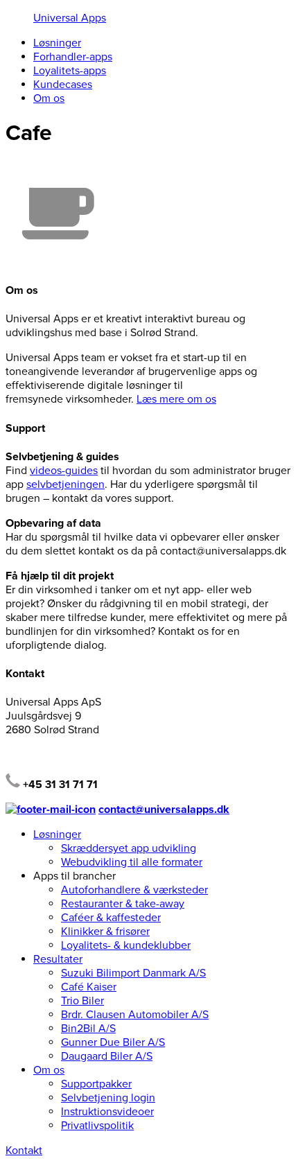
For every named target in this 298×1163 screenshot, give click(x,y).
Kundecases (62, 84)
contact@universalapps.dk (163, 809)
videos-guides (64, 471)
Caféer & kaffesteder (111, 918)
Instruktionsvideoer (107, 1112)
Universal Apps (69, 18)
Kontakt (24, 1150)
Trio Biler (82, 1001)
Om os (48, 98)
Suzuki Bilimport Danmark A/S (133, 973)
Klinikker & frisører (105, 931)
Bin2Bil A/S (88, 1028)
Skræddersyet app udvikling (128, 848)
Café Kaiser (88, 987)
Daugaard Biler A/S (106, 1056)
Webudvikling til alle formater (131, 862)
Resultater (57, 959)
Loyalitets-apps (69, 71)
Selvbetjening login (108, 1098)
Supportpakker (96, 1084)
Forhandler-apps (72, 57)
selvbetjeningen (65, 484)
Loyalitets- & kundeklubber (126, 945)
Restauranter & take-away (122, 904)
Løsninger (57, 43)
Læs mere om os (176, 399)
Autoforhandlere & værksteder (134, 890)
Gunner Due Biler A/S (113, 1042)
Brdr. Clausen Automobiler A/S (135, 1015)
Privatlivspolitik (97, 1126)
